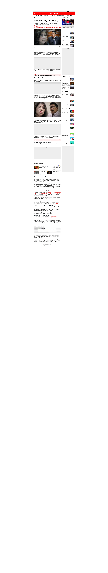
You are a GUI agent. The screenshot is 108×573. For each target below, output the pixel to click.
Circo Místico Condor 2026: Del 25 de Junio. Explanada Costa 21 (65, 116)
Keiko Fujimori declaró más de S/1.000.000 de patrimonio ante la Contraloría (65, 33)
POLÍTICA (41, 15)
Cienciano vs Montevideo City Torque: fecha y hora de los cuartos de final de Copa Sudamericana (65, 101)
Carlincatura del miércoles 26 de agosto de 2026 (65, 94)
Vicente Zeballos (39, 51)
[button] (34, 13)
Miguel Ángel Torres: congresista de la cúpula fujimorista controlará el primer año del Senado (65, 83)
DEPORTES (58, 15)
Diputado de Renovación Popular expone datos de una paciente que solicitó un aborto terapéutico (65, 37)
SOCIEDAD (50, 15)
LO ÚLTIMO (37, 15)
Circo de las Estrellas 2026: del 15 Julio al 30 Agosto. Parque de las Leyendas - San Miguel (65, 112)
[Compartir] (60, 47)
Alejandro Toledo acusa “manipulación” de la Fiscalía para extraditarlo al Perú (46, 140)
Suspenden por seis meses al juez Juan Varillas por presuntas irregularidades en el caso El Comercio (47, 26)
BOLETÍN (70, 15)
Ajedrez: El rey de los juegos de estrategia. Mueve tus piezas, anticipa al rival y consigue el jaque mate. (65, 143)
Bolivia (54, 185)
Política (36, 17)
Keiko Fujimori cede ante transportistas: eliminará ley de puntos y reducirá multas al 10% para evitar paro (47, 28)
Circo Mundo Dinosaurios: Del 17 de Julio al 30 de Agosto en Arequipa (65, 128)
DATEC (68, 15)
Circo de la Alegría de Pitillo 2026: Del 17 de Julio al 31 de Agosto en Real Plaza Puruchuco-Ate (65, 124)
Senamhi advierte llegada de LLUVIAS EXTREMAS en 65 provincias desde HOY (65, 105)
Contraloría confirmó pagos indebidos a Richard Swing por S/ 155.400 (45, 75)
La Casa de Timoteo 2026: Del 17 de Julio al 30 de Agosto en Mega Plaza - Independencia (65, 120)
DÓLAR (66, 15)
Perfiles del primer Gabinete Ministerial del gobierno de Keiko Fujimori (65, 87)
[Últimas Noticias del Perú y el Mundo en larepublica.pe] (54, 13)
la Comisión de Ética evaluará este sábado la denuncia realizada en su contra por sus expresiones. (47, 71)
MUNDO (53, 15)
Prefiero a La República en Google (47, 245)
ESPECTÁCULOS (62, 15)
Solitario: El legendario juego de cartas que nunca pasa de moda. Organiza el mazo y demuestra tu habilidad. (65, 139)
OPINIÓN (44, 15)
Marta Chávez (36, 178)
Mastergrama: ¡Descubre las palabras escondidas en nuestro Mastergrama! (65, 135)
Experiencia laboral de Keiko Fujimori (65, 79)
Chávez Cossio (57, 203)
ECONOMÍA (46, 15)
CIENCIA (55, 15)
